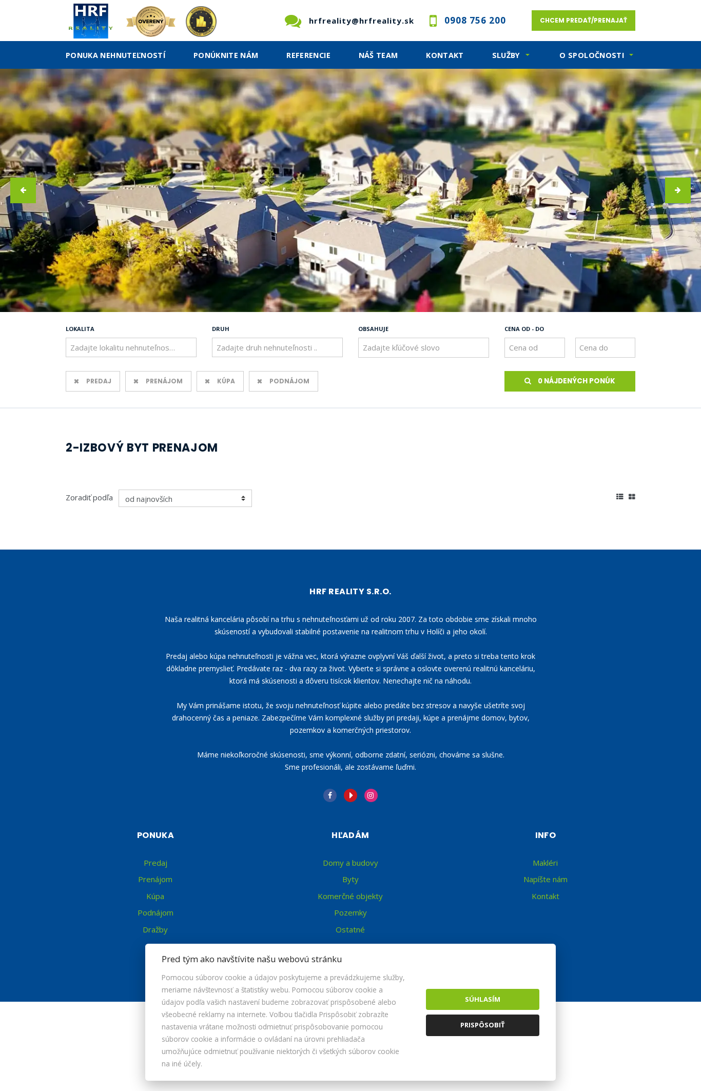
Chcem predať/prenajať (583, 20)
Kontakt (445, 55)
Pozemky (350, 912)
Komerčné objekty (350, 896)
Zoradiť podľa (89, 497)
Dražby (155, 929)
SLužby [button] (506, 55)
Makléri (545, 863)
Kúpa (226, 381)
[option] (350, 190)
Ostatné (350, 929)
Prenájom (164, 381)
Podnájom (289, 381)
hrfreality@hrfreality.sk (361, 20)
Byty (350, 879)
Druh (220, 329)
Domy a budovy (350, 863)
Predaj (98, 381)
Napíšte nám (545, 879)
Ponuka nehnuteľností (115, 55)
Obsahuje (373, 329)
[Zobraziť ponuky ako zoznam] (620, 495)
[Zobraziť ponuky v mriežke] (632, 495)
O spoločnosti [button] (591, 55)
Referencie (308, 55)
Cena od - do (524, 329)
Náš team (378, 55)
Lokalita (80, 329)
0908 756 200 (475, 20)
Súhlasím (482, 999)
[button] (23, 190)
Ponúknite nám (226, 55)
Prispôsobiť (482, 1024)
